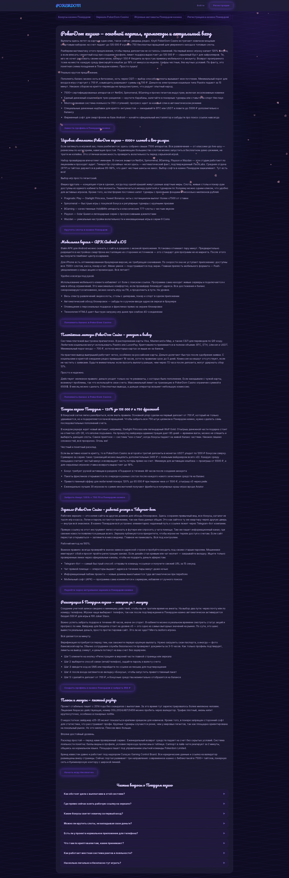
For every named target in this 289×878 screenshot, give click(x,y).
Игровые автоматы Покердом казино (158, 17)
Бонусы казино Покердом (74, 17)
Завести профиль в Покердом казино (87, 128)
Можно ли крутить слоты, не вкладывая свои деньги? (98, 823)
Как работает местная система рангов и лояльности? (98, 853)
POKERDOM (68, 5)
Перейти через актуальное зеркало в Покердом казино (98, 590)
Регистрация (221, 5)
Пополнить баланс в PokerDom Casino (87, 322)
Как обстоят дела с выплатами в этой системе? (94, 793)
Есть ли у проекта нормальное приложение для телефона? (101, 833)
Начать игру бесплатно (79, 772)
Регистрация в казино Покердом (208, 17)
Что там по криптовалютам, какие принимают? (94, 843)
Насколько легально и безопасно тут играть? (92, 862)
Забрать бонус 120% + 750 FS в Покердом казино (94, 497)
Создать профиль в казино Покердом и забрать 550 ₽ (97, 688)
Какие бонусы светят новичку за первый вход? (93, 813)
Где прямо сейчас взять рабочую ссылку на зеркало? (97, 803)
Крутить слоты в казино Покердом (86, 230)
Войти (201, 5)
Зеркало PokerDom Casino (112, 17)
